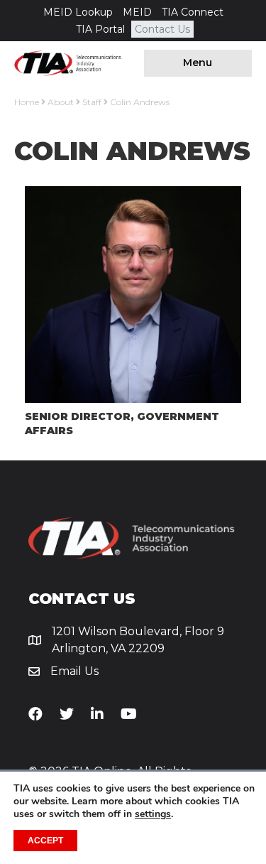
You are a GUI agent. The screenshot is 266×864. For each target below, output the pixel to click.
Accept (45, 841)
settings (153, 814)
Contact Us (162, 29)
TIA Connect (192, 12)
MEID (137, 12)
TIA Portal (100, 29)
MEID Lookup (78, 12)
